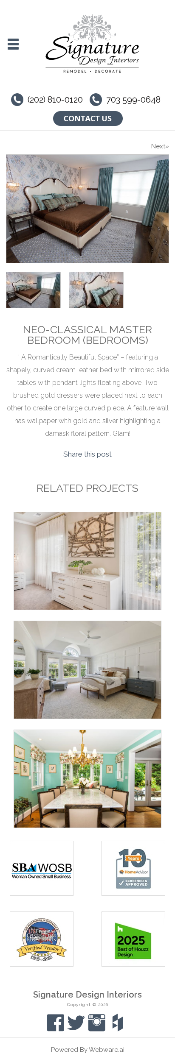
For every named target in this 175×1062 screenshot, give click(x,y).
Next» (160, 146)
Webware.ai (106, 1050)
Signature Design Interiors (87, 995)
